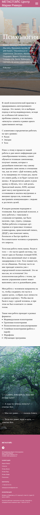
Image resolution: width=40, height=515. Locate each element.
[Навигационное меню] (36, 4)
